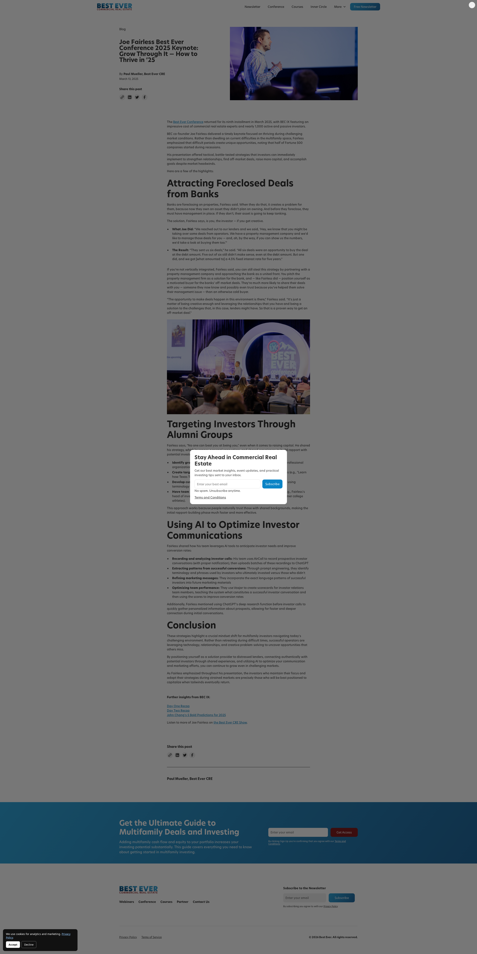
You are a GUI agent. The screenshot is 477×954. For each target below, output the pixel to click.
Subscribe (272, 484)
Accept (13, 944)
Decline (29, 944)
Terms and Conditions (210, 497)
